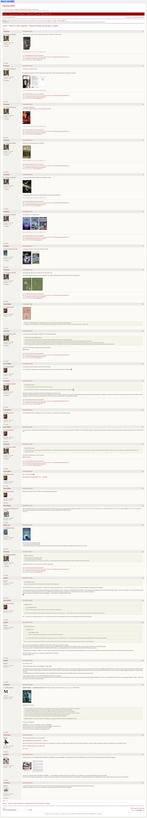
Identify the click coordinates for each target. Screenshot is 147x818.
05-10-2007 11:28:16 (27, 600)
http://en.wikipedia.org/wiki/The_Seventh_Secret (34, 745)
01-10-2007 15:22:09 (27, 363)
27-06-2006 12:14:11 (27, 269)
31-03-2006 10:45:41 (27, 65)
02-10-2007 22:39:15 (27, 471)
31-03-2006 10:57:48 (27, 211)
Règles (23, 14)
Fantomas (6, 31)
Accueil (5, 14)
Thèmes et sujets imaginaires (18, 26)
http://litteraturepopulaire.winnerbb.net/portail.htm (36, 58)
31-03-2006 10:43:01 (27, 31)
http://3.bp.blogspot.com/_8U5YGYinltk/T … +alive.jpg (35, 740)
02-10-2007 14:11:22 (27, 427)
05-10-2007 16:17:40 (27, 622)
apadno (6, 578)
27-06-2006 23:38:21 (27, 304)
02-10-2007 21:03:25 (27, 444)
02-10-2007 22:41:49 (27, 488)
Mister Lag (7, 525)
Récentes (135, 17)
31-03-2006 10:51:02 (27, 140)
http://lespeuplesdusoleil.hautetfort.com (61, 56)
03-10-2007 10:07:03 (27, 505)
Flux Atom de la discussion (138, 808)
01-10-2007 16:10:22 (27, 409)
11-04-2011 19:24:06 (27, 735)
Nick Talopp (7, 505)
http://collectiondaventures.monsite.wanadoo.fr (34, 55)
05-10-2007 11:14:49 (27, 578)
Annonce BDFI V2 (61, 20)
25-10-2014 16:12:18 (27, 754)
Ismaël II (6, 754)
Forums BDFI (8, 6)
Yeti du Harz (7, 735)
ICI (33, 722)
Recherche (31, 14)
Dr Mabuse (7, 684)
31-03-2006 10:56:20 (27, 174)
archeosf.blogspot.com (37, 59)
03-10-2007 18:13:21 (27, 525)
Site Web (7, 46)
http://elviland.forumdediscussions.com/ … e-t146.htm (35, 477)
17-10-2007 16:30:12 (27, 660)
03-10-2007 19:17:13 (27, 551)
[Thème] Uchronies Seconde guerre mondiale (43, 26)
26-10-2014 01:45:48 (27, 782)
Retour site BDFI (7, 1)
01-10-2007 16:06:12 (27, 380)
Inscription (38, 14)
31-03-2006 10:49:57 (27, 104)
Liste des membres (14, 14)
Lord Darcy (7, 782)
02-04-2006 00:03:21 (27, 246)
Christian (6, 246)
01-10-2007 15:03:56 (27, 331)
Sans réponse (141, 17)
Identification (46, 14)
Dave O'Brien (7, 304)
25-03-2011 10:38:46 (27, 684)
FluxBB (139, 810)
